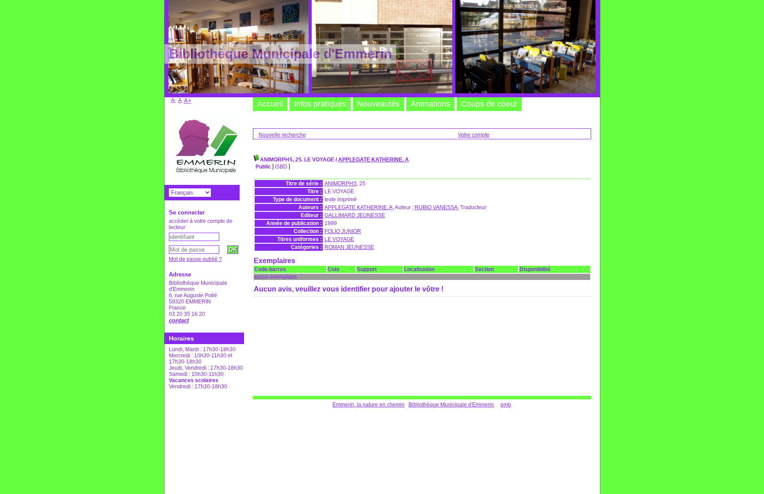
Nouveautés (378, 104)
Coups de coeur (489, 104)
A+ (187, 100)
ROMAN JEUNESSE (349, 247)
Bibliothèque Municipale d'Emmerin (451, 405)
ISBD (281, 167)
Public (263, 167)
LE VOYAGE (339, 239)
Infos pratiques (320, 104)
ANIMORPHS (341, 183)
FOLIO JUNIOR (343, 231)
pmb (505, 405)
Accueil (270, 104)
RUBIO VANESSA (436, 207)
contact (179, 320)
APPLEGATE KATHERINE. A (373, 160)
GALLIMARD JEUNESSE (355, 215)
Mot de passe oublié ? (195, 259)
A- (173, 100)
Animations (430, 104)
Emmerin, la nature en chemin (368, 405)
